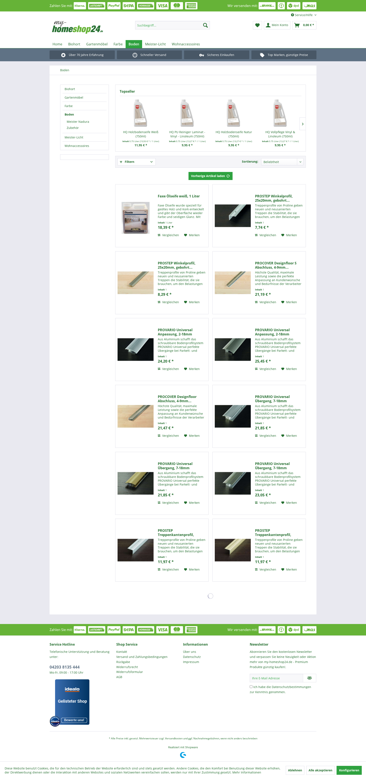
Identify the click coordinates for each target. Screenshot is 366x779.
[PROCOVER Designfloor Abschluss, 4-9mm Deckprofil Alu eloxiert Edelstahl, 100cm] (136, 416)
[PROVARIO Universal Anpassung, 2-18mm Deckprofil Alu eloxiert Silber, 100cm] (136, 349)
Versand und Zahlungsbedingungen (142, 657)
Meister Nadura (78, 122)
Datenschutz (192, 657)
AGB (119, 677)
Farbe (69, 106)
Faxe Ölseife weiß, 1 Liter (179, 196)
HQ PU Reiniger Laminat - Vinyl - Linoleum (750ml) (187, 134)
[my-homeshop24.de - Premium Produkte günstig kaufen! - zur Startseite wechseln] (84, 27)
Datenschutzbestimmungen (291, 687)
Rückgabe (123, 662)
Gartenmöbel (74, 97)
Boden (69, 114)
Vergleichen (170, 235)
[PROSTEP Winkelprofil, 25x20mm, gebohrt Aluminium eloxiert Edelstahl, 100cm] (136, 283)
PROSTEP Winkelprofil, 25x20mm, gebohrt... (274, 198)
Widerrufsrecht (127, 667)
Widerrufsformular (129, 672)
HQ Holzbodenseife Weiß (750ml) (140, 134)
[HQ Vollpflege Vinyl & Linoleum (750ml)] (280, 113)
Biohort (70, 89)
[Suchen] (205, 25)
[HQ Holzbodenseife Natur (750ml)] (234, 113)
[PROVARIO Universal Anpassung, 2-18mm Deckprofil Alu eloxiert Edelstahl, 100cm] (233, 349)
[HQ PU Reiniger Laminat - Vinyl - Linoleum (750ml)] (187, 113)
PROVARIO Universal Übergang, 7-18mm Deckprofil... (272, 399)
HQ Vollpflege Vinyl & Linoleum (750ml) (280, 134)
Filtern (129, 162)
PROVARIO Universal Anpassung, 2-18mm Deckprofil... (175, 332)
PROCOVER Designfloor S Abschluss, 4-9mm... (276, 265)
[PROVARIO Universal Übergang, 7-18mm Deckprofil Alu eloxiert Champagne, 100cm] (136, 483)
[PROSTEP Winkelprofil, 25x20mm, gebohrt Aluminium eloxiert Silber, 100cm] (233, 216)
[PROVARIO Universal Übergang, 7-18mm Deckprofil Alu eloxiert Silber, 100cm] (233, 416)
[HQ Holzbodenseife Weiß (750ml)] (141, 113)
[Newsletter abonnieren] (309, 678)
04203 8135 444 (65, 667)
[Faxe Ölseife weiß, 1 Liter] (136, 216)
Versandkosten (174, 738)
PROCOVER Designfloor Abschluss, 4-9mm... (177, 399)
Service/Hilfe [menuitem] (303, 15)
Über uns (189, 652)
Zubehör (73, 128)
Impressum (191, 662)
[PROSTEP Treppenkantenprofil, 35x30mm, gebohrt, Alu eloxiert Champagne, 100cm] (233, 550)
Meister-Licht (74, 137)
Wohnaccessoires (77, 146)
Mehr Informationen (246, 772)
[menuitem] (172, 25)
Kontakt (121, 652)
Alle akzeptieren (320, 770)
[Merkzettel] (257, 25)
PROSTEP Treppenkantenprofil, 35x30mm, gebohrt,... (176, 532)
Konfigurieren (349, 770)
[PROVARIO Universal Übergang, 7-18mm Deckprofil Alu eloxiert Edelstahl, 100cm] (233, 483)
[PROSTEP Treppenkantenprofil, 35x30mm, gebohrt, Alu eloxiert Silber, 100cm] (136, 550)
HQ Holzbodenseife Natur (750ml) (234, 134)
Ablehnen (295, 770)
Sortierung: (250, 161)
